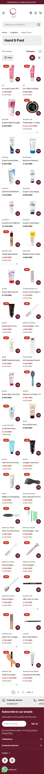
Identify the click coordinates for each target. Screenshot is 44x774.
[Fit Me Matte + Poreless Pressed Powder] (32, 107)
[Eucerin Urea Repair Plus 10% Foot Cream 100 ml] (32, 176)
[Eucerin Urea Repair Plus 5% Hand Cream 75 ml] (32, 207)
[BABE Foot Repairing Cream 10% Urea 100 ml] (11, 481)
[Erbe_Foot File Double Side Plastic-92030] (11, 515)
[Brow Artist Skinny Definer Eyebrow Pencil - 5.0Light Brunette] (27, 646)
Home (4, 32)
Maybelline (27, 119)
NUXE (25, 421)
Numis (4, 289)
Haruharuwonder (30, 671)
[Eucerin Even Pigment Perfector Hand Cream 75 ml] (11, 207)
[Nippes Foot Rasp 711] (32, 378)
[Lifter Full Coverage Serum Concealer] (11, 621)
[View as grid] (32, 58)
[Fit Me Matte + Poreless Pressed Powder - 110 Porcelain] (24, 132)
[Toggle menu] (3, 13)
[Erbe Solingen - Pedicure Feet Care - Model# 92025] (11, 549)
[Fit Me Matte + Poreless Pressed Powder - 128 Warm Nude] (34, 132)
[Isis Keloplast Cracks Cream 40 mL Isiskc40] (32, 344)
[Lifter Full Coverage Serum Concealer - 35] (10, 647)
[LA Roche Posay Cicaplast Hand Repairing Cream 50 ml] (11, 413)
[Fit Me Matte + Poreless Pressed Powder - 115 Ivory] (27, 132)
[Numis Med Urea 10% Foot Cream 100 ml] (11, 378)
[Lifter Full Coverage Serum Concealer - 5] (3, 647)
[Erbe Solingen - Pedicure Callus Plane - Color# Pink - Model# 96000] (11, 583)
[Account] (35, 13)
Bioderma (27, 157)
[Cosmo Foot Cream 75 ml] (32, 276)
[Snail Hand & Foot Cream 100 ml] (11, 310)
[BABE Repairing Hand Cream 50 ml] (11, 344)
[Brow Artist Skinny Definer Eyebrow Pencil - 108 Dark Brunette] (31, 646)
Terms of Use (31, 730)
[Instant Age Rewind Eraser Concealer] (11, 238)
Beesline (26, 251)
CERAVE (5, 188)
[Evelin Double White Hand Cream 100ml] (11, 145)
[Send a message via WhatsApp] (4, 769)
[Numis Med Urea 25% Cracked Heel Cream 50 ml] (11, 276)
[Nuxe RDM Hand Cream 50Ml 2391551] (32, 411)
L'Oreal (26, 634)
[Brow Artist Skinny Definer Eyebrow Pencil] (32, 621)
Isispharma (27, 357)
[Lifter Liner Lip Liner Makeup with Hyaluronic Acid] (32, 583)
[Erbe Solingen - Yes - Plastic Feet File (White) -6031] (32, 310)
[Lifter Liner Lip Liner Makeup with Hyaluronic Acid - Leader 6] (34, 609)
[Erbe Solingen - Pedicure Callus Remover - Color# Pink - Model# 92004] (32, 549)
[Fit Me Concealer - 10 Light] (13, 684)
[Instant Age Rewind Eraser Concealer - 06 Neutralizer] (3, 264)
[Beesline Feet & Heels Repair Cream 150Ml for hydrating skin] (32, 238)
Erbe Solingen (29, 323)
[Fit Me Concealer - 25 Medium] (6, 684)
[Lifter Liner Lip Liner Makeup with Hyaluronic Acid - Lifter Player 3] (24, 609)
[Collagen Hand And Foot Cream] (32, 447)
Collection (14, 32)
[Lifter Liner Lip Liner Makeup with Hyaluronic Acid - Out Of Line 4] (27, 609)
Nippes (25, 391)
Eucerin (26, 188)
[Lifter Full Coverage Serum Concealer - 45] (13, 647)
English (5, 753)
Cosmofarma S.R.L (30, 289)
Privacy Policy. (7, 733)
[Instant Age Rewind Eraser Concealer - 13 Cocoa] (13, 264)
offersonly (12, 770)
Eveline (5, 119)
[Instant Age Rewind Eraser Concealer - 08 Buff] (6, 264)
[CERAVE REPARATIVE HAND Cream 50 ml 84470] (11, 176)
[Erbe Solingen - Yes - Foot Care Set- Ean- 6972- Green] (32, 515)
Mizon (4, 323)
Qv (3, 85)
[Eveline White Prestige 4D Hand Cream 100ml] (11, 107)
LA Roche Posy (8, 425)
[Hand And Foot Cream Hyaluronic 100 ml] (11, 447)
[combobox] (22, 25)
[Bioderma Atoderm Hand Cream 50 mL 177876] (32, 145)
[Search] (38, 24)
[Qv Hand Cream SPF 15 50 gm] (11, 73)
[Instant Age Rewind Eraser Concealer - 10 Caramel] (10, 264)
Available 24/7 (12, 704)
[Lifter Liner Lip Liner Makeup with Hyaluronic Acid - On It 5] (31, 609)
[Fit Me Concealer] (11, 659)
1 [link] (13, 692)
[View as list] (39, 58)
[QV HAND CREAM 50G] (32, 73)
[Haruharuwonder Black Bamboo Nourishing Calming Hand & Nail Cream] (32, 659)
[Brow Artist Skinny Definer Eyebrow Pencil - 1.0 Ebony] (24, 646)
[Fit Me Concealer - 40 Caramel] (3, 684)
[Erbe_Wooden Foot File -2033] (32, 481)
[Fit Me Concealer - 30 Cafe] (10, 684)
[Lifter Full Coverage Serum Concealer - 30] (6, 647)
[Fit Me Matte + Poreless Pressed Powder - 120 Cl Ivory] (31, 132)
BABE (4, 357)
